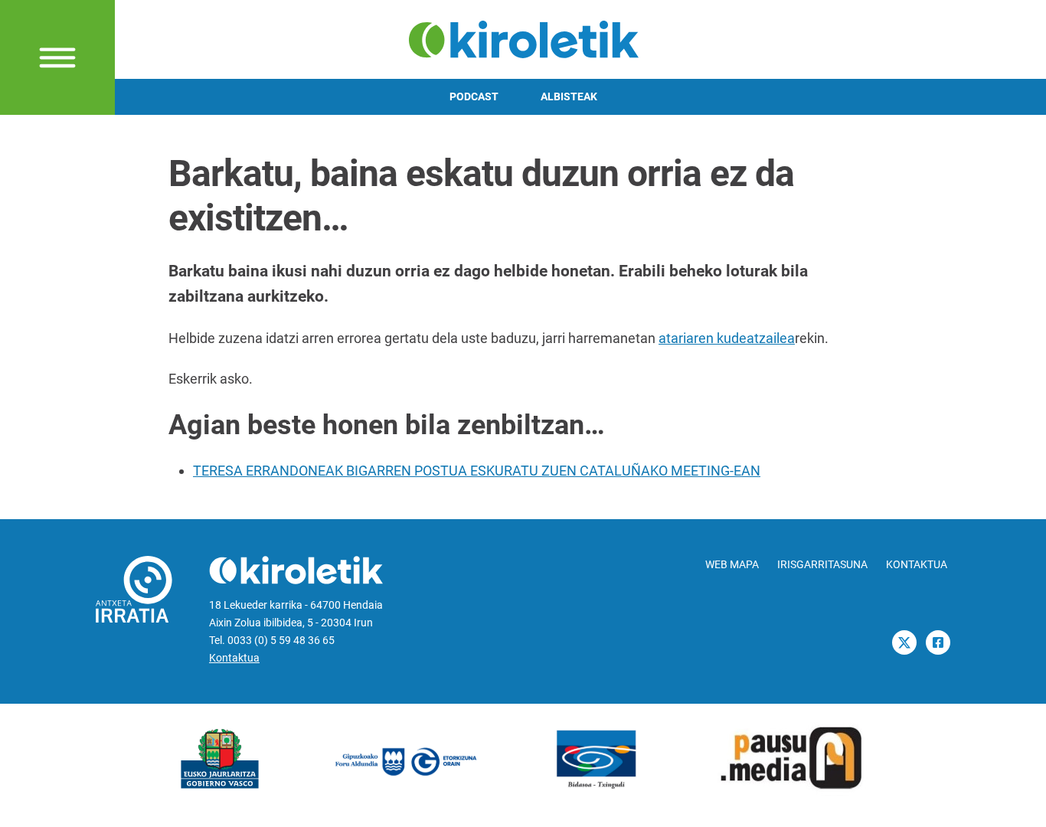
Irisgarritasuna (822, 564)
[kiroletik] (523, 38)
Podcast (473, 96)
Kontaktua (234, 658)
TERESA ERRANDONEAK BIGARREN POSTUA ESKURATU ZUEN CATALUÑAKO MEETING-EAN (476, 471)
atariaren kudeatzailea (727, 338)
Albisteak (569, 96)
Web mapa (732, 564)
